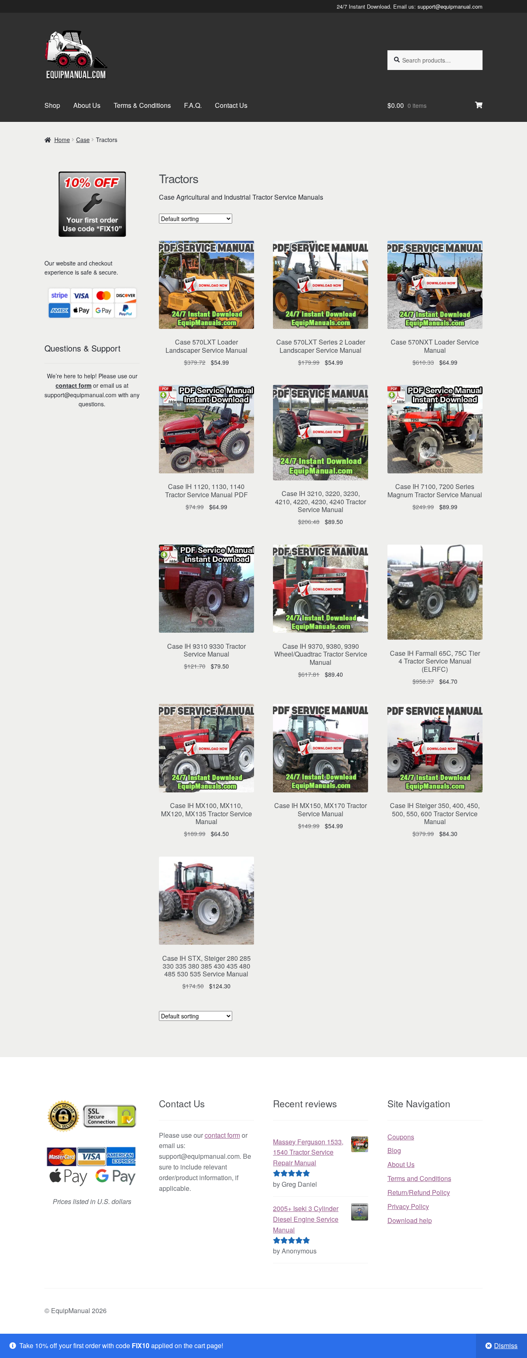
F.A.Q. (193, 105)
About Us (86, 105)
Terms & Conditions (142, 105)
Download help (409, 1220)
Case (83, 139)
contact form (73, 385)
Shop (52, 105)
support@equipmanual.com (450, 6)
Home (62, 139)
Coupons (400, 1136)
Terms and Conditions (419, 1178)
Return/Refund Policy (418, 1192)
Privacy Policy (408, 1206)
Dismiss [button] (506, 1345)
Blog (394, 1150)
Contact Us (231, 105)
